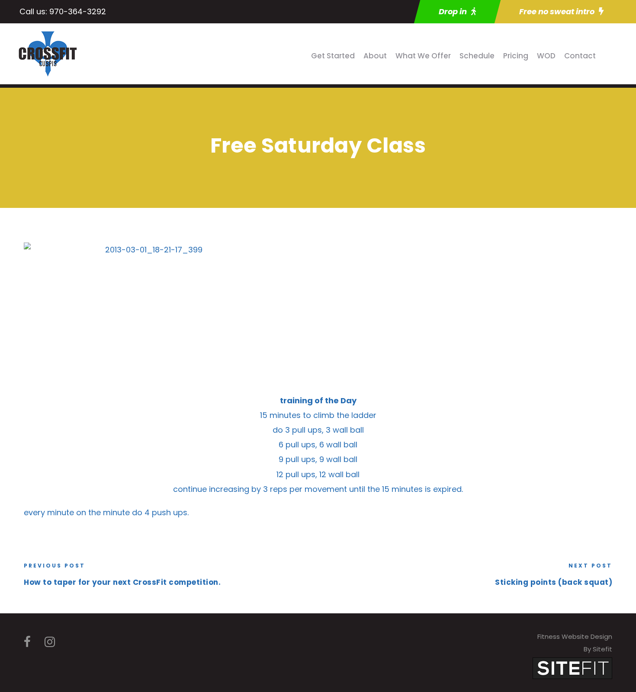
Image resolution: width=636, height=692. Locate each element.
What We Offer (423, 56)
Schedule (477, 56)
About (375, 56)
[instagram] (50, 642)
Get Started (333, 56)
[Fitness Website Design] (572, 667)
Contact (580, 56)
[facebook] (27, 642)
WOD (546, 56)
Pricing (515, 56)
